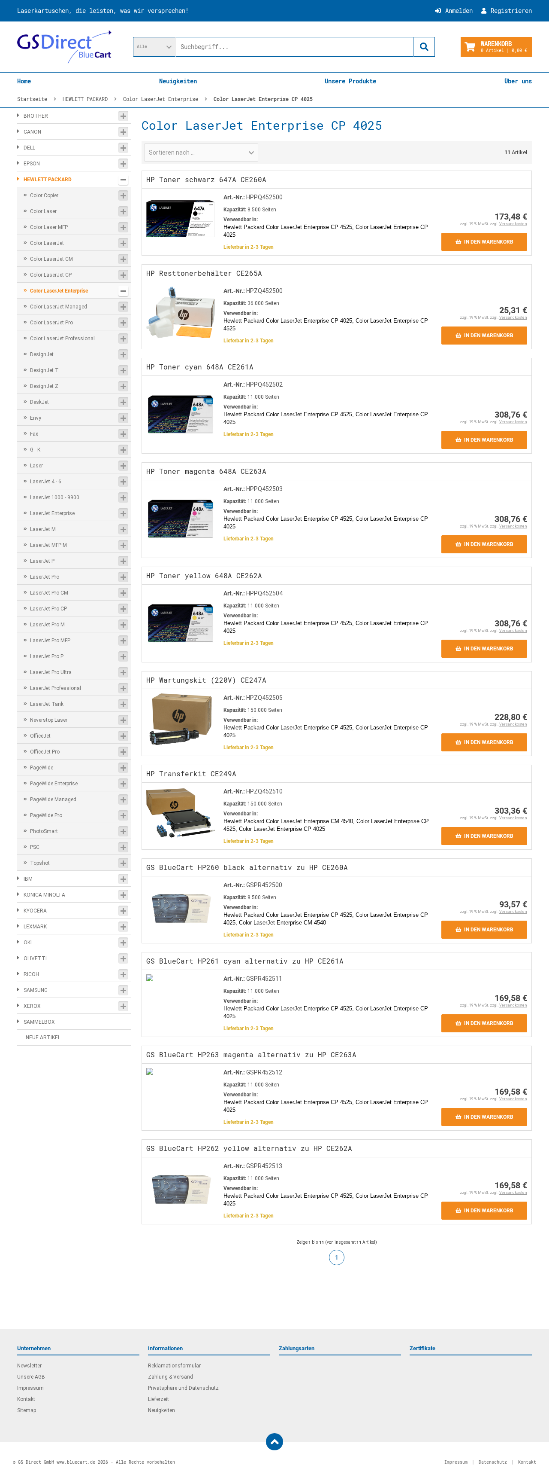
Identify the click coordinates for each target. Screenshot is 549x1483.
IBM (28, 879)
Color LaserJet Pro (51, 323)
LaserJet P (42, 561)
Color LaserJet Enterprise (59, 291)
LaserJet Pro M (47, 625)
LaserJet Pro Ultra (51, 672)
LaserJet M (43, 529)
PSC (34, 847)
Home (24, 81)
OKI (28, 943)
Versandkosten (513, 224)
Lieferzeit (158, 1399)
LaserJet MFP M (48, 545)
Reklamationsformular (174, 1366)
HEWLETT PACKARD (48, 180)
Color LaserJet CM (51, 259)
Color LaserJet (47, 243)
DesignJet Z (44, 386)
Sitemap (26, 1410)
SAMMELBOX (39, 1022)
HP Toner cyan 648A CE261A (199, 366)
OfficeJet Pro (45, 752)
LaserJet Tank (46, 704)
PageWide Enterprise (54, 784)
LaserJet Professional (55, 688)
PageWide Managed (53, 799)
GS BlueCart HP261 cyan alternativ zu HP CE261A (245, 960)
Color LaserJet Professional (62, 339)
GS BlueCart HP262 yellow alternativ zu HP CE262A (249, 1148)
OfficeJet (40, 736)
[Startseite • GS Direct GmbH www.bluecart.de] (64, 47)
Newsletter (29, 1366)
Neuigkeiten (178, 81)
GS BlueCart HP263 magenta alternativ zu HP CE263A (251, 1054)
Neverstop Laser (48, 720)
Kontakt (26, 1399)
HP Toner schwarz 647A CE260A (206, 179)
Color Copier (44, 195)
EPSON (32, 164)
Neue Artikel (43, 1037)
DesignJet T (44, 370)
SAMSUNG (36, 990)
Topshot (40, 863)
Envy (35, 418)
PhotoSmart (44, 831)
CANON (32, 132)
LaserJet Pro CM (49, 593)
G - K (35, 450)
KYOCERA (35, 911)
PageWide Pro (46, 815)
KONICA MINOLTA (44, 895)
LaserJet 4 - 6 (45, 482)
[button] (154, 47)
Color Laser (43, 211)
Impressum (30, 1388)
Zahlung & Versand (170, 1377)
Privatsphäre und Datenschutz (183, 1388)
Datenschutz (493, 1462)
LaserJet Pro (44, 577)
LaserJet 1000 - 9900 (54, 497)
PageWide (41, 768)
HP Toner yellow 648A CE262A (204, 575)
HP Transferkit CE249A (191, 773)
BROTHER (36, 116)
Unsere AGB (31, 1377)
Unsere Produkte (350, 81)
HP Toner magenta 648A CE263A (206, 471)
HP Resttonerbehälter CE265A (204, 273)
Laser (36, 466)
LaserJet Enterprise (52, 513)
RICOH (31, 974)
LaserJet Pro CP (48, 609)
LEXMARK (35, 927)
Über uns (518, 81)
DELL (29, 148)
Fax (34, 434)
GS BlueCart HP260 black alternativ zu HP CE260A (247, 867)
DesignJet (42, 354)
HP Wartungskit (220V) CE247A (206, 679)
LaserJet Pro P (46, 656)
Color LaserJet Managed (58, 307)
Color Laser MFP (49, 227)
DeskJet (39, 402)
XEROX (32, 1006)
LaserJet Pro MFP (50, 641)
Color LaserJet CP (51, 275)
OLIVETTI (35, 958)
